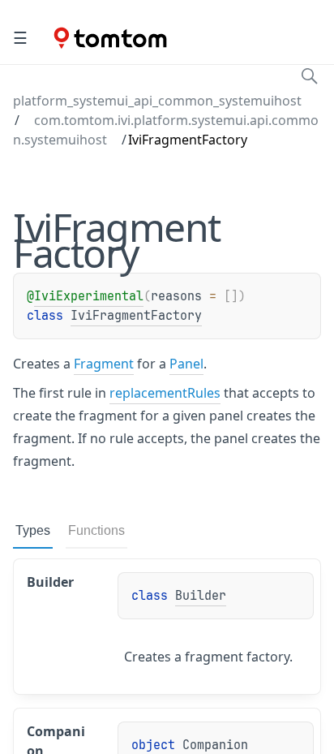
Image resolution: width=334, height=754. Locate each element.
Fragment (104, 364)
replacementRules (165, 393)
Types (32, 530)
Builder (200, 596)
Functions (96, 530)
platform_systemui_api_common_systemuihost (157, 101)
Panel (186, 364)
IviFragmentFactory (136, 316)
